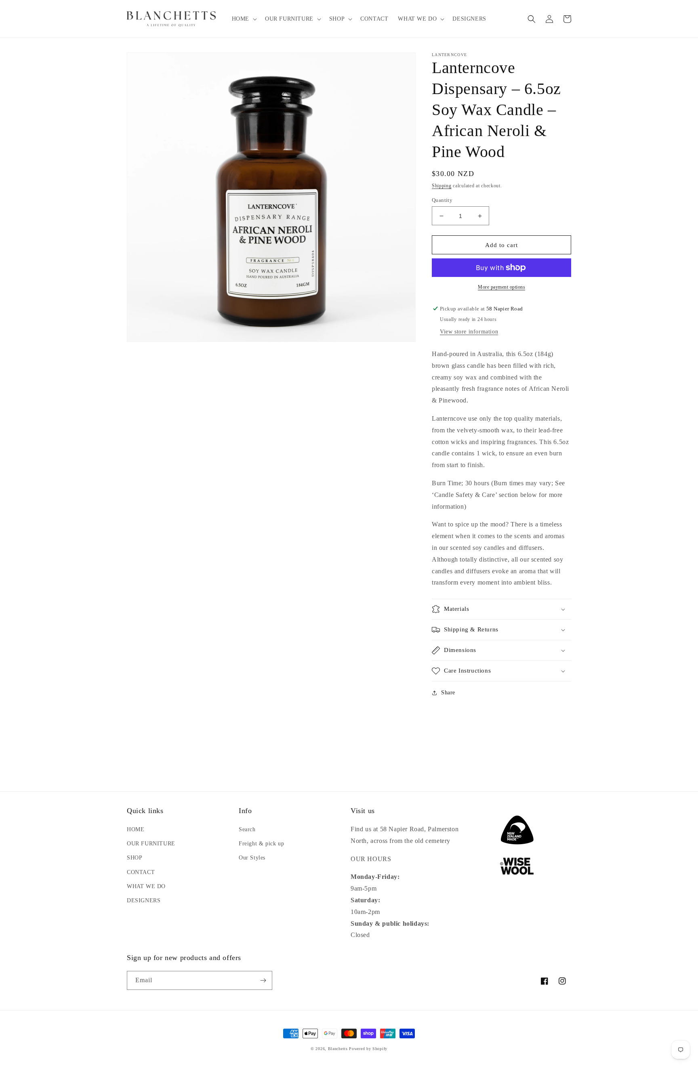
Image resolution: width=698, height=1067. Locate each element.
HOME (135, 829)
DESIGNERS (143, 900)
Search (247, 829)
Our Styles (252, 858)
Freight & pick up (261, 844)
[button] (243, 18)
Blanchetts (338, 1048)
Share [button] (448, 693)
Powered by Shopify (368, 1048)
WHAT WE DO (146, 886)
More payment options (501, 287)
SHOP (134, 858)
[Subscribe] (263, 980)
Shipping (442, 186)
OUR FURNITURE (151, 844)
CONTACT (141, 872)
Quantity (442, 200)
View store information (469, 332)
